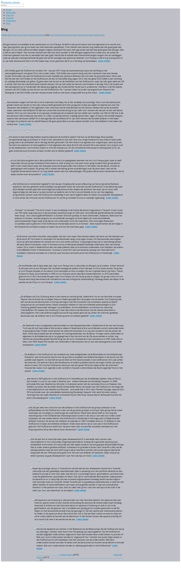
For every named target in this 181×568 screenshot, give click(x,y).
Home (8, 9)
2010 (15, 35)
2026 (101, 35)
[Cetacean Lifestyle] (10, 2)
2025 (96, 35)
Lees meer (104, 60)
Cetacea (9, 18)
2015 (42, 35)
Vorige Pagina (66, 554)
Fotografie (11, 12)
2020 (69, 35)
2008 (4, 35)
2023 (85, 35)
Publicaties (11, 20)
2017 (53, 35)
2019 (63, 35)
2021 (74, 35)
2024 (90, 35)
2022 (80, 35)
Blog (8, 23)
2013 (31, 35)
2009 (9, 35)
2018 (58, 35)
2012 (25, 35)
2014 (36, 35)
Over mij (10, 15)
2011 (20, 35)
